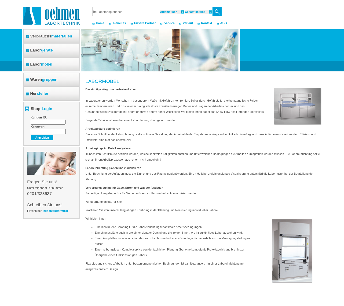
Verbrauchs (51, 36)
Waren (43, 79)
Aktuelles (119, 23)
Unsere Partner (145, 23)
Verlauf (188, 23)
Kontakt (206, 23)
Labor (41, 50)
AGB (223, 23)
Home (100, 23)
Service (169, 23)
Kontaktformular (57, 211)
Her (39, 93)
